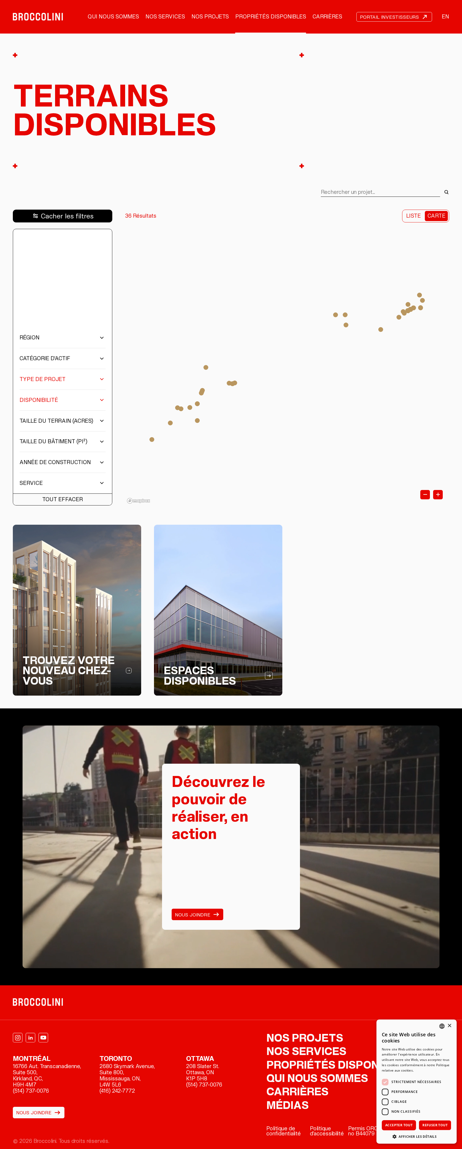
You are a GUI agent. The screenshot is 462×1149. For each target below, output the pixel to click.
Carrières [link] (327, 16)
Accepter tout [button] (399, 1125)
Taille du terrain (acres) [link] (56, 421)
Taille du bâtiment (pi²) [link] (53, 442)
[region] (287, 367)
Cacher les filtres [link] (67, 216)
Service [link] (31, 483)
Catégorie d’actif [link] (45, 358)
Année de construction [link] (55, 462)
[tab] (287, 367)
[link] (38, 17)
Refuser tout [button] (435, 1125)
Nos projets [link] (210, 16)
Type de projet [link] (43, 379)
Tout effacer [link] (62, 499)
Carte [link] (436, 216)
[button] (416, 1136)
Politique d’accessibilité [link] (327, 1131)
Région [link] (30, 338)
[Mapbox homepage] (138, 501)
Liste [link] (413, 216)
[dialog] (416, 1081)
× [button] (449, 1026)
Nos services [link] (165, 16)
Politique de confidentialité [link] (283, 1131)
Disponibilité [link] (39, 400)
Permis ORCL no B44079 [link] (364, 1131)
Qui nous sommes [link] (113, 16)
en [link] (445, 16)
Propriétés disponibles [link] (270, 16)
